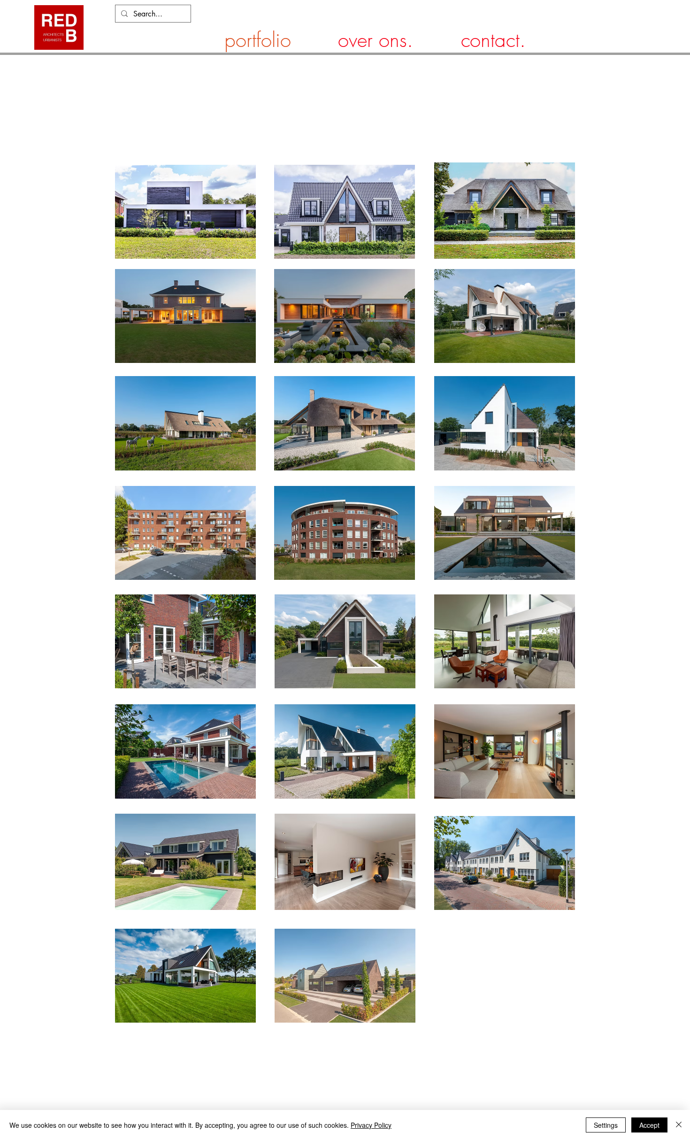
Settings (606, 1125)
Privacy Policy (371, 1125)
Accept (649, 1125)
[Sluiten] (678, 1124)
